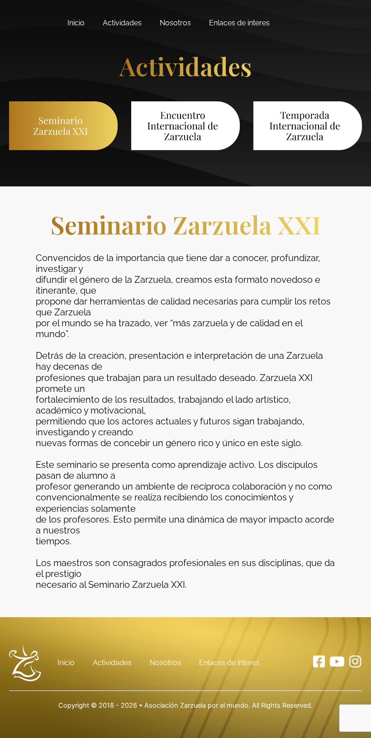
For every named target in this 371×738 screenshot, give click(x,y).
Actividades (122, 23)
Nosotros (175, 23)
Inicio (76, 23)
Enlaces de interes (239, 23)
